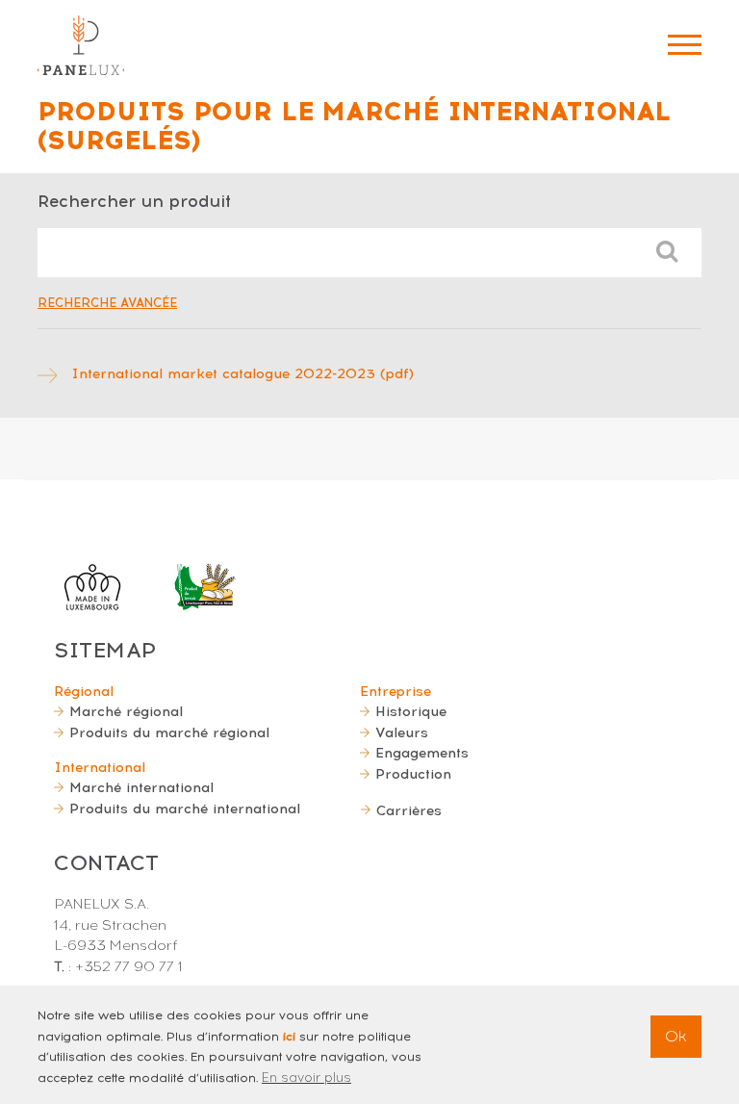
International (99, 767)
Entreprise (395, 691)
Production (413, 774)
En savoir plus (306, 1077)
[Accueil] (81, 45)
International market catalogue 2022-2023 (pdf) (242, 373)
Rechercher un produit (134, 201)
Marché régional (126, 711)
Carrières (409, 810)
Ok (676, 1036)
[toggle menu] (684, 45)
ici (289, 1036)
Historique (410, 711)
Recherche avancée (107, 302)
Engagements (422, 752)
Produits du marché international (184, 808)
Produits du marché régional (169, 732)
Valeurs (401, 732)
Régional (84, 691)
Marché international (141, 787)
